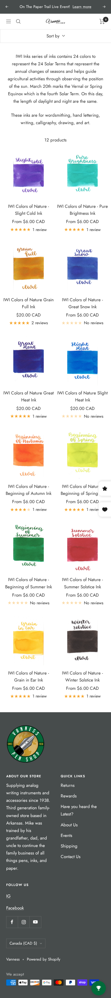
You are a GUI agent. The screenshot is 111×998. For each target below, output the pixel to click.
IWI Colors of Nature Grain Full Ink (28, 303)
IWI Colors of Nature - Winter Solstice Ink (82, 676)
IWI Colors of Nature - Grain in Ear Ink (28, 676)
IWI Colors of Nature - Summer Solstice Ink (82, 583)
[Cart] (102, 21)
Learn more (82, 7)
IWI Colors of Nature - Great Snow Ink (82, 303)
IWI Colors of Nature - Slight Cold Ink (28, 209)
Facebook (15, 908)
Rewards (69, 796)
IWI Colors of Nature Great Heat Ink (28, 396)
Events (66, 835)
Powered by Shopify (43, 959)
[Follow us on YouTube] (35, 922)
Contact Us (71, 856)
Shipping (69, 846)
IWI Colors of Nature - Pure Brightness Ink (82, 209)
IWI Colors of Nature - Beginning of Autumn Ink (28, 489)
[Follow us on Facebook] (12, 922)
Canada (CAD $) (23, 943)
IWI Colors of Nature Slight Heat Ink (82, 396)
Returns (68, 785)
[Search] (18, 21)
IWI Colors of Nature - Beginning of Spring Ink (83, 489)
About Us (69, 825)
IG (8, 896)
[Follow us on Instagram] (23, 922)
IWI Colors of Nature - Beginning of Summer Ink (28, 583)
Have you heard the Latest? (79, 810)
